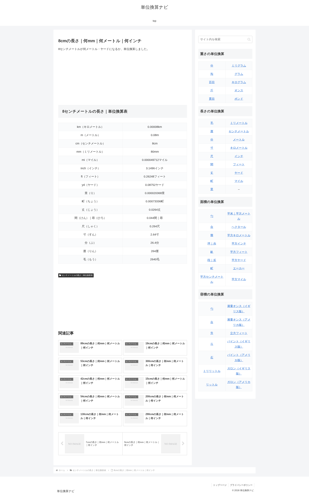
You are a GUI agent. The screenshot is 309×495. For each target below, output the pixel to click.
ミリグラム (239, 65)
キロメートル (239, 147)
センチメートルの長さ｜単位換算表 (77, 275)
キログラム (239, 82)
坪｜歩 (211, 243)
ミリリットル (211, 371)
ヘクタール (239, 227)
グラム (238, 74)
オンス (238, 90)
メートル (239, 139)
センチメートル (239, 131)
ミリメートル (239, 123)
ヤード (238, 172)
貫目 (212, 98)
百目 (212, 82)
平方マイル (239, 279)
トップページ (220, 485)
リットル (212, 384)
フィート (239, 164)
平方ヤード (239, 260)
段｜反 (211, 260)
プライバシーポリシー (241, 485)
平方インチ (239, 243)
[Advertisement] (90, 78)
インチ (238, 156)
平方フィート (239, 252)
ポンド (238, 98)
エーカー (239, 268)
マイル (238, 181)
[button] (249, 39)
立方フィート (239, 333)
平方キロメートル (238, 235)
